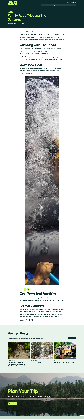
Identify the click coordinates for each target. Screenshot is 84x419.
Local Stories (11, 11)
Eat (61, 5)
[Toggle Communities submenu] (74, 5)
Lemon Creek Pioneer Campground (38, 50)
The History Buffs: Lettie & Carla (64, 362)
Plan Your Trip (44, 5)
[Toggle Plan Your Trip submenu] (48, 5)
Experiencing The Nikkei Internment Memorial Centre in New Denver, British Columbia (17, 364)
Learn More (11, 403)
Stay (58, 5)
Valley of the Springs (55, 316)
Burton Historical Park (41, 59)
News (64, 2)
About (68, 2)
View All (71, 338)
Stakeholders (73, 2)
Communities (70, 5)
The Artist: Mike (36, 362)
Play (54, 5)
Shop (65, 5)
